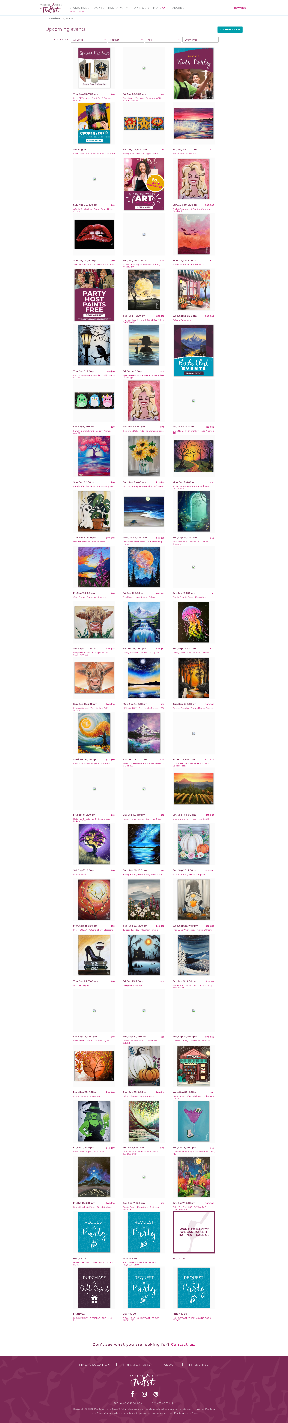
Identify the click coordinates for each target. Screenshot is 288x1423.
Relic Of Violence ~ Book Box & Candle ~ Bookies (92, 99)
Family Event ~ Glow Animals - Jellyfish (191, 653)
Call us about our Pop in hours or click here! (94, 153)
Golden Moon (80, 874)
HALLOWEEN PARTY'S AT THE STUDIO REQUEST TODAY (141, 1263)
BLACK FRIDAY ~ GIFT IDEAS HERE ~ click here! (92, 1319)
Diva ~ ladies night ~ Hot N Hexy (88, 1152)
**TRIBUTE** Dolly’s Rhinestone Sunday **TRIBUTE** (141, 265)
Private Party (137, 1364)
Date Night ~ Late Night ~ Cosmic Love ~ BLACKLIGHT (92, 820)
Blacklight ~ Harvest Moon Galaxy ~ (139, 597)
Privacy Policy (128, 1403)
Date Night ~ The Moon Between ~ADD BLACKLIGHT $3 (142, 99)
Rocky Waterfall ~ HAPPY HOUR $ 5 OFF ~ (143, 653)
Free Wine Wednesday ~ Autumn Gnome (193, 930)
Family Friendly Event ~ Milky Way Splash (142, 874)
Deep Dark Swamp (132, 985)
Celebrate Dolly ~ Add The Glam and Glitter (143, 431)
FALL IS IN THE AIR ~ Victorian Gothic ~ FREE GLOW (94, 376)
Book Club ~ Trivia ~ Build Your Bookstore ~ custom (193, 1097)
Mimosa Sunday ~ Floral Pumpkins (189, 874)
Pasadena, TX (77, 11)
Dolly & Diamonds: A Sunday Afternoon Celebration (191, 210)
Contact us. (183, 1344)
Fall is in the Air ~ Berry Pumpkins (138, 1096)
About (170, 1364)
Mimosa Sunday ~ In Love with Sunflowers (143, 486)
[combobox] (89, 40)
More (157, 8)
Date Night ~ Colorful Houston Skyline (91, 1041)
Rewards (240, 8)
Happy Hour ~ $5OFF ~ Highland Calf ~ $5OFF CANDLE (91, 654)
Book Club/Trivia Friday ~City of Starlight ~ (93, 1207)
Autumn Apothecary (182, 320)
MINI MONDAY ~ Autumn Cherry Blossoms (93, 930)
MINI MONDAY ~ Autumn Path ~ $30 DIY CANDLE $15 (192, 487)
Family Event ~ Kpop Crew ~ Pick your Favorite (141, 1208)
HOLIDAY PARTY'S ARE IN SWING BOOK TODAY (192, 1319)
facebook (132, 1394)
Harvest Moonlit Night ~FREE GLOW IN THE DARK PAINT (143, 321)
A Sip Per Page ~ (81, 985)
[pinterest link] (155, 1394)
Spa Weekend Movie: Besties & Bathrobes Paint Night (143, 376)
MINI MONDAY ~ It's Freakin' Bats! (188, 264)
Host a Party (118, 8)
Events (98, 8)
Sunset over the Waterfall (185, 153)
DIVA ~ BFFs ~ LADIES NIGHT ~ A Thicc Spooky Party (191, 764)
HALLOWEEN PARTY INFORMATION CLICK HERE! (93, 1263)
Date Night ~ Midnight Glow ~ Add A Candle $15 (193, 432)
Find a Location (94, 1364)
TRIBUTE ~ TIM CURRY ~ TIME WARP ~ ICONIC (94, 264)
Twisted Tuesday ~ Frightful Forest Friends (193, 708)
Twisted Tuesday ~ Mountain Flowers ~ (141, 930)
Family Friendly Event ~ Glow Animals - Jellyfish (141, 1042)
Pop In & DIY (140, 8)
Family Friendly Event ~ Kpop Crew (189, 597)
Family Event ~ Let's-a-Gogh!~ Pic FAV (141, 153)
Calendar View (230, 29)
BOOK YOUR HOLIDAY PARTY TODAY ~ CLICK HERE (141, 1319)
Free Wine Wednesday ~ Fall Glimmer (91, 763)
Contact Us (163, 1403)
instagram (144, 1394)
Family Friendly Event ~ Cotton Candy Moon (94, 486)
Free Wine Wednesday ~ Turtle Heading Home (142, 543)
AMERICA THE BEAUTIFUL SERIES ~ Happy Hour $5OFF (192, 986)
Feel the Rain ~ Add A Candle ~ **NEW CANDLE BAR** (141, 1153)
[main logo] (51, 3)
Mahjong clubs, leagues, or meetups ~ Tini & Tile (194, 1153)
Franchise (176, 8)
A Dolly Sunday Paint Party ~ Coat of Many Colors (93, 210)
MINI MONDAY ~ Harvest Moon (87, 1096)
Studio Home (80, 8)
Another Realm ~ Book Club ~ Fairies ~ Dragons (191, 543)
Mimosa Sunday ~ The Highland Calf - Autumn (91, 709)
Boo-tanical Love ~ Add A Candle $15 (91, 542)
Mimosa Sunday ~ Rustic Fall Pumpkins (191, 1041)
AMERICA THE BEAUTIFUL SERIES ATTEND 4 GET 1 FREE (143, 764)
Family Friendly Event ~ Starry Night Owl (142, 819)
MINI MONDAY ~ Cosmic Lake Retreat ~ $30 (144, 708)
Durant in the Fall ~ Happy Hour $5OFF (191, 819)
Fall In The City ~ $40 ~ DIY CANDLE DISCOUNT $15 (189, 1208)
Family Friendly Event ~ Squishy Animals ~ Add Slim (93, 432)
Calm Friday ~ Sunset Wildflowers (89, 597)
